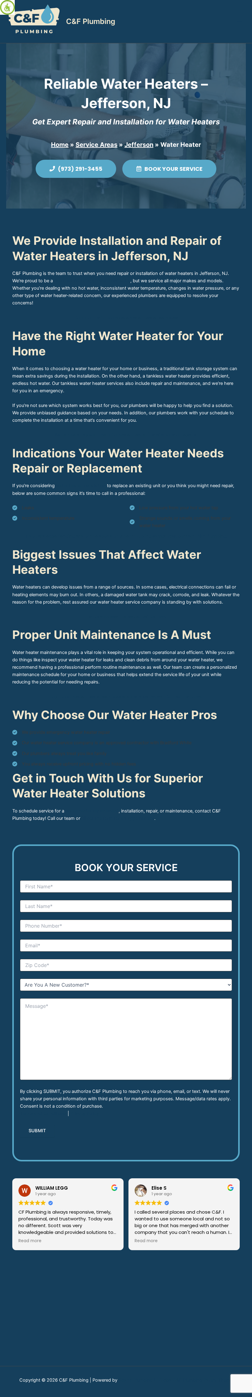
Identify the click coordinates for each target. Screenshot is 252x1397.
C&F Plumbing (90, 21)
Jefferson (138, 144)
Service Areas (96, 144)
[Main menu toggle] (239, 21)
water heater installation (81, 485)
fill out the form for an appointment (117, 818)
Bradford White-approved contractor (92, 281)
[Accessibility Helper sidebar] (7, 7)
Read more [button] (29, 1241)
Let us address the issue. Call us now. (126, 616)
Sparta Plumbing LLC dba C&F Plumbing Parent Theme (176, 1380)
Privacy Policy (84, 1113)
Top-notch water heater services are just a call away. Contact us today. (126, 696)
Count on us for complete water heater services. (126, 317)
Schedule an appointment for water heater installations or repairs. (126, 434)
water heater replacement (92, 811)
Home (60, 144)
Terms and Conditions (43, 1113)
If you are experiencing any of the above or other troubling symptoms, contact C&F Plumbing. (126, 536)
